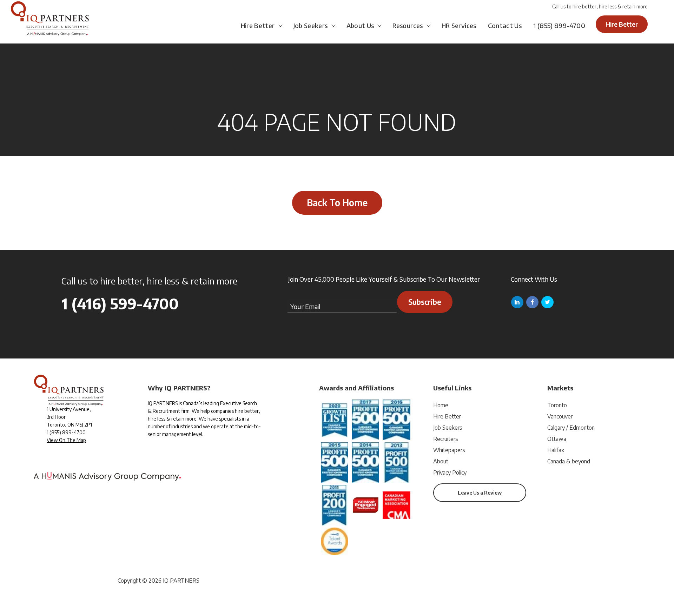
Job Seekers (310, 25)
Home (440, 405)
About (440, 461)
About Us (360, 25)
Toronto (557, 405)
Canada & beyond (568, 461)
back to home (337, 202)
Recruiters (445, 438)
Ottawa (556, 438)
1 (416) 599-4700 (120, 303)
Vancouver (560, 416)
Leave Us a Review (480, 493)
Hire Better (258, 25)
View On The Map (66, 440)
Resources (407, 25)
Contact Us (505, 25)
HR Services (459, 25)
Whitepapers (449, 450)
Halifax (555, 450)
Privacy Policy (450, 472)
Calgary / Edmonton (571, 427)
